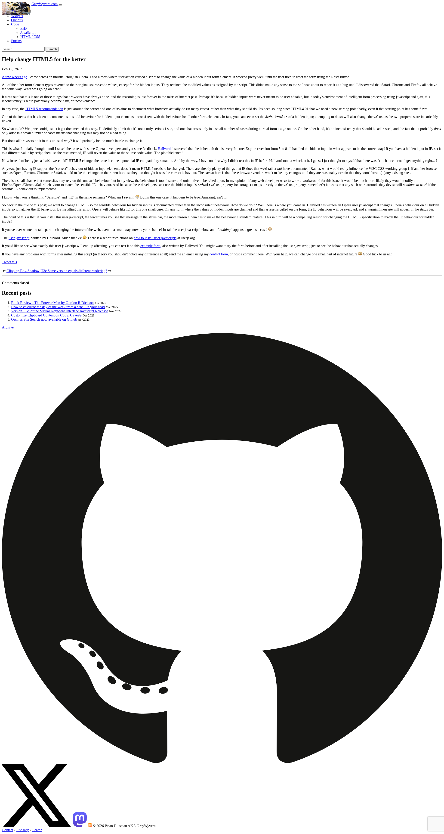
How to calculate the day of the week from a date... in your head (58, 307)
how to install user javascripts (155, 238)
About (15, 12)
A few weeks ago (14, 77)
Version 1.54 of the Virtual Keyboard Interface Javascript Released (59, 311)
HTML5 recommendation (44, 109)
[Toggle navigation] (60, 5)
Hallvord (164, 149)
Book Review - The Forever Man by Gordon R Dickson (52, 303)
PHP (23, 28)
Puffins (16, 41)
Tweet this (9, 262)
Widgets (17, 16)
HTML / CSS (30, 37)
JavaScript (27, 32)
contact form (219, 254)
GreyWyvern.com (44, 4)
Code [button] (15, 24)
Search (52, 49)
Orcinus (17, 20)
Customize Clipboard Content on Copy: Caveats (46, 315)
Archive (8, 327)
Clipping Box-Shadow (23, 271)
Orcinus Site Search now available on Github (44, 319)
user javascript (19, 238)
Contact (7, 830)
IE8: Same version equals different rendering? (73, 271)
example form (150, 246)
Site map (22, 830)
